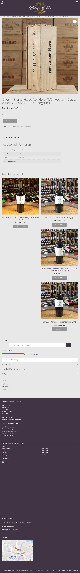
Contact (48, 570)
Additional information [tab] (11, 137)
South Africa (21, 150)
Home (4, 16)
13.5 (19, 154)
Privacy (75, 570)
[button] (75, 21)
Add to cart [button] (20, 226)
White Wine (13, 16)
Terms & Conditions (58, 570)
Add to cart (10, 121)
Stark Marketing (38, 570)
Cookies (69, 570)
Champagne (6, 389)
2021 (19, 161)
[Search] (68, 345)
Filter (38, 355)
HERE (6, 522)
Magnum (21, 157)
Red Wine (5, 384)
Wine (8, 16)
